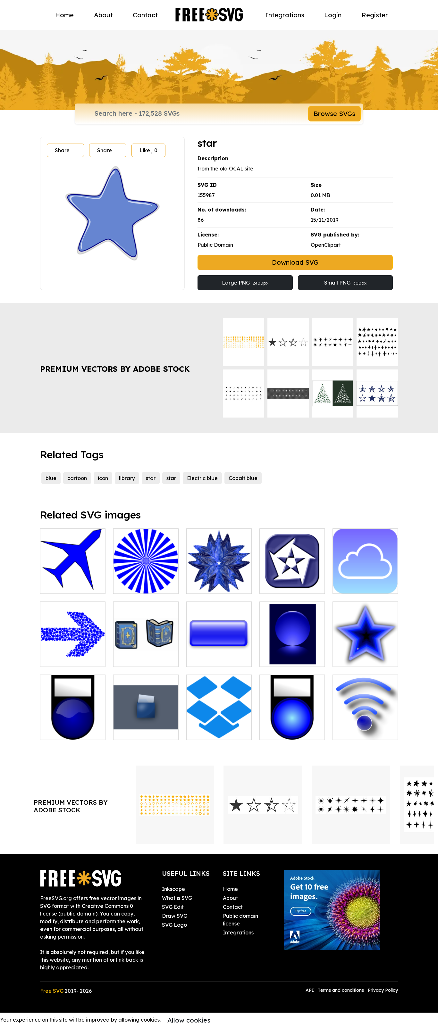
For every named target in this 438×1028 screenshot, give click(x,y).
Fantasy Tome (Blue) (146, 658)
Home (64, 15)
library (127, 478)
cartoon (77, 478)
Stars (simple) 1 (358, 658)
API (310, 990)
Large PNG (245, 282)
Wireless (350, 731)
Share (62, 150)
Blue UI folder (137, 731)
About (103, 15)
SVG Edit (173, 907)
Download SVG (295, 262)
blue (51, 478)
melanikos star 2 (286, 585)
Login (332, 15)
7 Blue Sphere (283, 658)
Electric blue (202, 478)
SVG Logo (174, 925)
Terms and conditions (341, 990)
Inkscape (173, 889)
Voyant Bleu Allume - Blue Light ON (292, 727)
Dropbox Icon (210, 731)
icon (103, 478)
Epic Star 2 (206, 585)
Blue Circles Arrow (69, 658)
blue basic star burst (145, 585)
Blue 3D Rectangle (216, 658)
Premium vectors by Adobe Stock (115, 369)
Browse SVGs (334, 114)
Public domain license (240, 920)
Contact (145, 15)
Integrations (284, 15)
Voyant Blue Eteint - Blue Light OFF (72, 727)
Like (148, 150)
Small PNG (345, 282)
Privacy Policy (383, 990)
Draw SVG (174, 916)
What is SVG (177, 898)
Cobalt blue (243, 478)
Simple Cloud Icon (362, 585)
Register (375, 15)
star (151, 478)
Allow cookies (188, 1020)
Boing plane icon (67, 585)
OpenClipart (326, 245)
